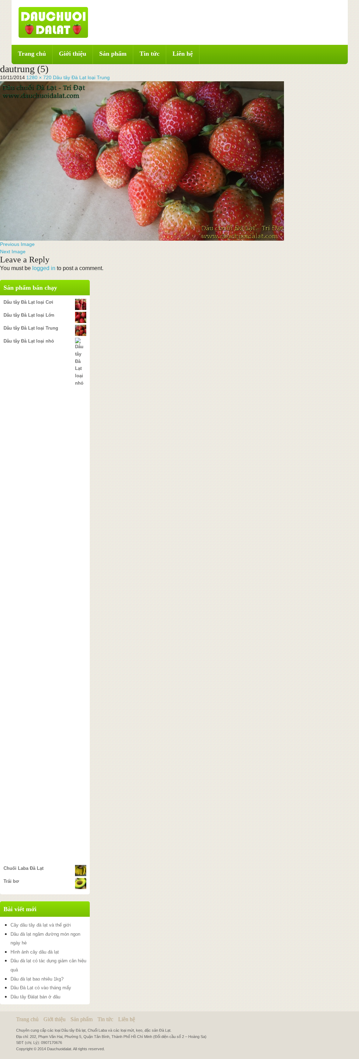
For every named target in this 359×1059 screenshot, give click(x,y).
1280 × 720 (39, 77)
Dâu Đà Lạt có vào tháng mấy (41, 987)
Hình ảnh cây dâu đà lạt (35, 952)
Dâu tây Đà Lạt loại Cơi (28, 302)
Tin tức (150, 53)
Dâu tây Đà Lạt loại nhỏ (29, 341)
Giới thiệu (72, 53)
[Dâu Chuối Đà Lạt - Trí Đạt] (53, 22)
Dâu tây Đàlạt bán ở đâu (35, 996)
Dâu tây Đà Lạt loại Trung (81, 77)
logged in (43, 268)
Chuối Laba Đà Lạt (23, 868)
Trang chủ (32, 53)
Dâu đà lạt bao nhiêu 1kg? (37, 979)
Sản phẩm (113, 53)
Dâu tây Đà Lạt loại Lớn (29, 315)
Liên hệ (182, 53)
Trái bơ (11, 881)
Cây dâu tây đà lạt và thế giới (41, 925)
